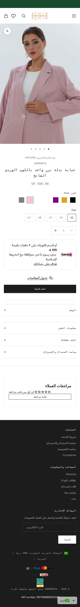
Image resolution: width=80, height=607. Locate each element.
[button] (67, 600)
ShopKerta (40, 163)
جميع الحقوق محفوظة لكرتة (27, 589)
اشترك (67, 539)
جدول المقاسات (37, 278)
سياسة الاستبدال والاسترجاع (61, 443)
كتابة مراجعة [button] (40, 396)
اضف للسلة (40, 288)
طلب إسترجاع (68, 486)
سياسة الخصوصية (66, 449)
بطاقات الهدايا (68, 480)
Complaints (69, 455)
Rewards (71, 474)
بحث (73, 498)
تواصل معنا (70, 492)
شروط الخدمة (68, 436)
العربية (42, 559)
